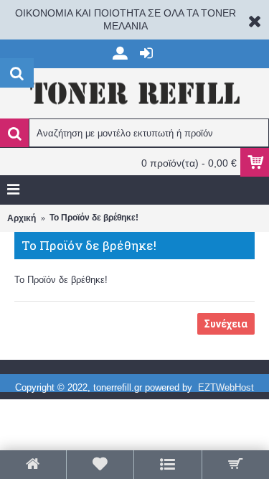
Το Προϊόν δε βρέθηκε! (93, 218)
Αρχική (21, 218)
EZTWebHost (226, 387)
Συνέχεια (225, 324)
